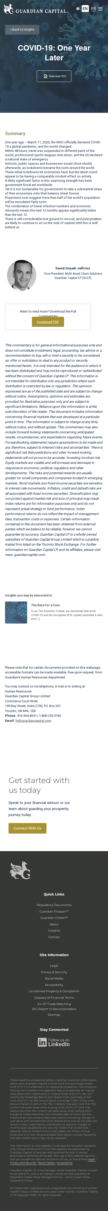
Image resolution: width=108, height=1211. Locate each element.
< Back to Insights (22, 29)
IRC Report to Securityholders (54, 1009)
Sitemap (54, 1015)
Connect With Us (27, 828)
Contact (54, 937)
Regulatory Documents (54, 905)
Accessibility (54, 985)
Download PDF (57, 76)
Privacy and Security (23, 1162)
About (54, 924)
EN (85, 8)
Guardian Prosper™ (54, 911)
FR (93, 8)
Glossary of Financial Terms (54, 997)
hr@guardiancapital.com (33, 721)
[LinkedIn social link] (54, 1042)
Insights (54, 930)
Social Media (54, 978)
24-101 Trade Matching (54, 1004)
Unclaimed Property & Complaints (54, 991)
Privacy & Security (54, 972)
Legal (54, 965)
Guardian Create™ (54, 918)
